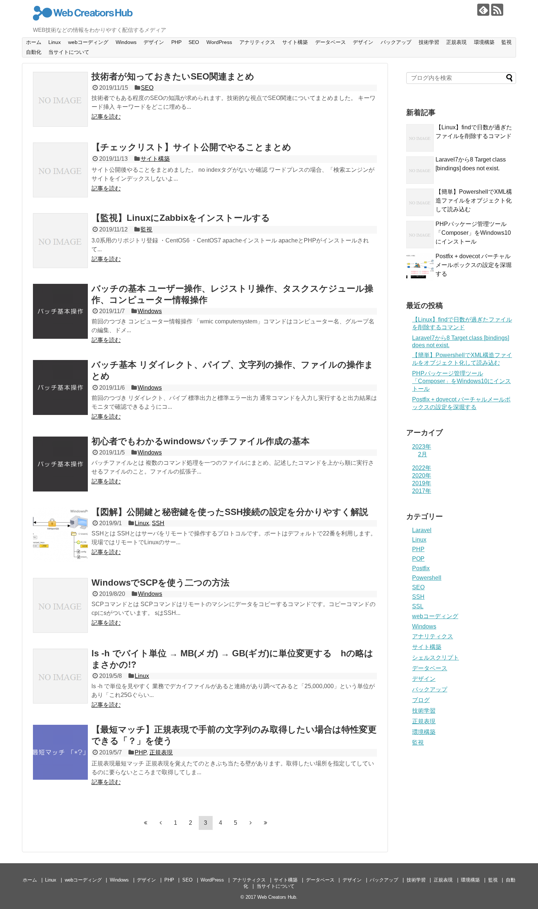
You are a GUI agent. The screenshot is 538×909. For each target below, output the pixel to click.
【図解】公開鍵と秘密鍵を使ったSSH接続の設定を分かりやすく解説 (229, 512)
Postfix (421, 568)
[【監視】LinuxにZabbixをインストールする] (60, 240)
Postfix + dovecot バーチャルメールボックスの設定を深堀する (474, 265)
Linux (54, 42)
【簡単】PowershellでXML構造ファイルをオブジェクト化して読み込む (474, 200)
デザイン (153, 42)
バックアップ (396, 42)
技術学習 (429, 42)
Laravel (421, 530)
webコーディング (88, 42)
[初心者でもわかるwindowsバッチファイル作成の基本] (60, 464)
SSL (417, 606)
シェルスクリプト (435, 657)
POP (418, 559)
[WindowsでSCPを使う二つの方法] (60, 605)
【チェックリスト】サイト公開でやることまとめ (191, 147)
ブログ (421, 700)
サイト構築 (295, 42)
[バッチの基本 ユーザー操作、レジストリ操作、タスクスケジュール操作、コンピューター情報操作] (60, 311)
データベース (330, 42)
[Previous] (161, 823)
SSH (158, 523)
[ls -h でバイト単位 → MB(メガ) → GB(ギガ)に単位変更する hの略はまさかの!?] (60, 676)
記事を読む (106, 117)
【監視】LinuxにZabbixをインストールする (180, 218)
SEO (193, 42)
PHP (176, 42)
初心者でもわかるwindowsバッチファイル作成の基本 (200, 441)
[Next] (251, 823)
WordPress (219, 42)
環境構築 (484, 42)
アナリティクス (257, 42)
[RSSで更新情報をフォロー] (497, 10)
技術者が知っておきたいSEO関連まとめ (172, 76)
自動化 (33, 52)
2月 (422, 454)
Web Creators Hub (276, 897)
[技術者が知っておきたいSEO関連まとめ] (60, 99)
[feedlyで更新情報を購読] (483, 10)
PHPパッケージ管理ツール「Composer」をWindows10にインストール (473, 233)
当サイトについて (68, 52)
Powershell (426, 578)
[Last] (266, 823)
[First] (146, 823)
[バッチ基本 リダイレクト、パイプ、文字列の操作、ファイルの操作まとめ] (60, 387)
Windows (126, 42)
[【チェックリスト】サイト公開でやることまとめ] (60, 169)
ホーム (33, 42)
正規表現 (456, 42)
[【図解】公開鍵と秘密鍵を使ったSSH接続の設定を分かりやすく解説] (60, 534)
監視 (506, 42)
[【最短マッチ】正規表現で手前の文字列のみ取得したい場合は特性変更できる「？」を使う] (60, 752)
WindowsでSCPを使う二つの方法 (160, 582)
